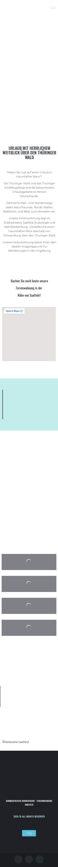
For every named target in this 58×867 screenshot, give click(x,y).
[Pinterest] (18, 859)
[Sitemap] (40, 859)
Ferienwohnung (25, 287)
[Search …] (44, 24)
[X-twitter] (29, 859)
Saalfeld (35, 295)
